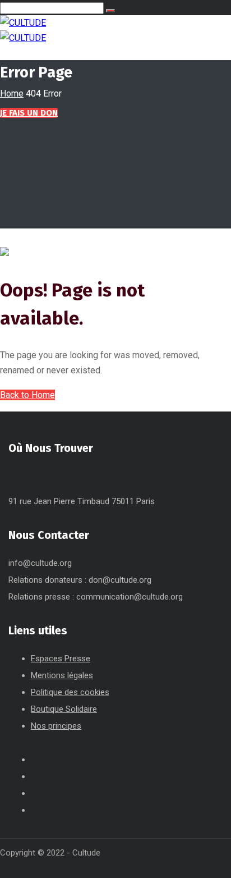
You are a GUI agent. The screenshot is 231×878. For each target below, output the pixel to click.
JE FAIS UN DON (29, 113)
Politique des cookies (70, 692)
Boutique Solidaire (64, 709)
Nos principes (56, 726)
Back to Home (27, 395)
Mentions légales (62, 675)
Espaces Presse (60, 658)
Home (12, 93)
